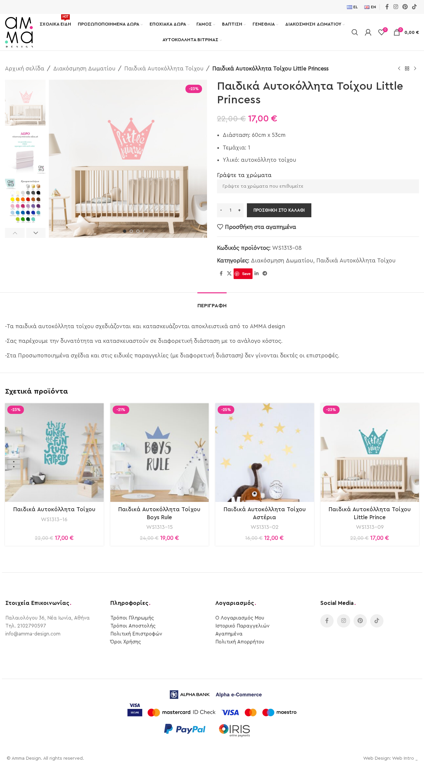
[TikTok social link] (414, 7)
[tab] (212, 302)
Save (246, 273)
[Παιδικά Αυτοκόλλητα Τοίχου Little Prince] (370, 452)
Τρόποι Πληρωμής (132, 618)
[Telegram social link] (265, 273)
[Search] (355, 32)
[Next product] (415, 69)
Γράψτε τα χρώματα (244, 175)
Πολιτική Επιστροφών (136, 633)
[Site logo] (19, 32)
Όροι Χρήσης (125, 641)
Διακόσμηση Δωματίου (84, 68)
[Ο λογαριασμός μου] (368, 32)
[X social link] (229, 273)
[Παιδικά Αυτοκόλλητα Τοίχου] (54, 452)
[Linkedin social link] (257, 273)
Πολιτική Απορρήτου (239, 641)
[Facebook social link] (387, 7)
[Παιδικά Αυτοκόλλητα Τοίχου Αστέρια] (264, 452)
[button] (15, 233)
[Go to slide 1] (124, 231)
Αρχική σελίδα (24, 68)
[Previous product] (399, 69)
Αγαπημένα (229, 633)
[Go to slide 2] (131, 231)
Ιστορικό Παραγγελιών (242, 625)
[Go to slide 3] (138, 231)
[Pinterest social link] (405, 7)
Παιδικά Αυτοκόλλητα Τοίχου (163, 68)
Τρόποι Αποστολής (133, 625)
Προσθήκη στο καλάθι (279, 210)
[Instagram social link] (395, 7)
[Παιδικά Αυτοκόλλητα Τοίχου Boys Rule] (159, 452)
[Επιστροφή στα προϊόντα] (407, 69)
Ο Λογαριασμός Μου (239, 618)
